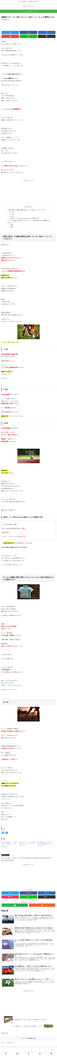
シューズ (11, 858)
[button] (53, 491)
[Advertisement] (28, 25)
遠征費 (7, 860)
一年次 (12, 212)
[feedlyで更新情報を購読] (15, 905)
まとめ (10, 222)
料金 (41, 858)
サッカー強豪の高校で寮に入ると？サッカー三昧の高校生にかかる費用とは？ (29, 220)
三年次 (12, 216)
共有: (12, 224)
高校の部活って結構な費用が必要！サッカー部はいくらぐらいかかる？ (28, 209)
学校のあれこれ (5, 854)
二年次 (12, 214)
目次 (26, 206)
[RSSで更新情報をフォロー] (42, 905)
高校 (12, 860)
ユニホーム (17, 858)
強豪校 (36, 858)
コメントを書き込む (28, 1038)
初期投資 (28, 858)
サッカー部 (4, 858)
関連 (12, 227)
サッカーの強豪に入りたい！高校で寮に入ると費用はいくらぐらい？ (9, 844)
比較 (45, 858)
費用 (3, 860)
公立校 (23, 858)
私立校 (49, 858)
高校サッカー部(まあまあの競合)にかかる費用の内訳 (25, 218)
